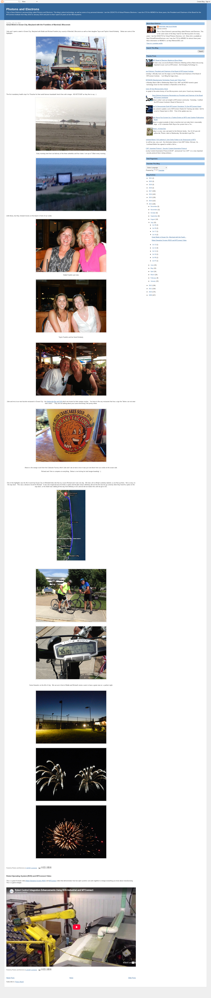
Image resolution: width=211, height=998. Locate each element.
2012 (150, 285)
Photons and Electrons (22, 9)
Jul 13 (154, 244)
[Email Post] (39, 868)
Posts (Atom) (19, 982)
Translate (161, 170)
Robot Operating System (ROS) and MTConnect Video (28, 876)
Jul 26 (154, 228)
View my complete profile (154, 43)
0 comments (33, 868)
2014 (150, 201)
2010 (150, 292)
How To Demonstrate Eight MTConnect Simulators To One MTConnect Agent (176, 106)
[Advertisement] (155, 331)
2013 (150, 204)
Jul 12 (154, 248)
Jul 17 (154, 231)
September (154, 216)
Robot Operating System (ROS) (35, 881)
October (153, 213)
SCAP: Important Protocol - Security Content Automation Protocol (166, 148)
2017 (150, 191)
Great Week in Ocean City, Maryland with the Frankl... (169, 237)
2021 (150, 178)
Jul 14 (154, 234)
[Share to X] (46, 867)
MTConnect (52, 881)
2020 (150, 181)
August (153, 219)
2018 (150, 188)
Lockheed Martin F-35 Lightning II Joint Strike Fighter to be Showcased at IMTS (170, 139)
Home (71, 978)
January (153, 281)
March (153, 274)
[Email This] (42, 867)
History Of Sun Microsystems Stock (156, 89)
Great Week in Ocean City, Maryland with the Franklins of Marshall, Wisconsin (38, 25)
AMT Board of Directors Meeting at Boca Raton (167, 60)
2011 (150, 288)
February (154, 278)
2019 (150, 184)
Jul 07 (154, 261)
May (152, 268)
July (152, 222)
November (154, 209)
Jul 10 (154, 254)
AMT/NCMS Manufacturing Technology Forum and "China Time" (165, 80)
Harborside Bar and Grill (54, 401)
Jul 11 (154, 251)
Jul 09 (154, 257)
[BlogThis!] (44, 867)
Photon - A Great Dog (159, 128)
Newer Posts (10, 978)
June (152, 265)
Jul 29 (154, 225)
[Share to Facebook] (48, 867)
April (152, 271)
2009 (150, 295)
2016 (150, 194)
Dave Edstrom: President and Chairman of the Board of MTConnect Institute (169, 71)
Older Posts (132, 978)
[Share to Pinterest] (50, 867)
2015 (150, 197)
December (154, 206)
